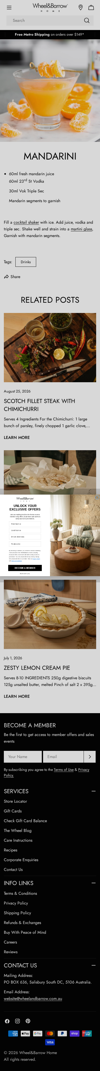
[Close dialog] (97, 497)
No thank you (25, 574)
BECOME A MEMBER (25, 568)
